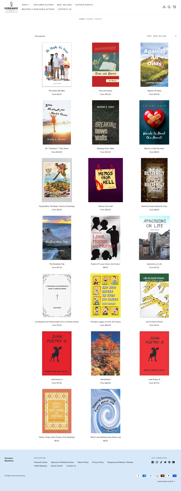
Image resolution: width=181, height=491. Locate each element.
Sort (149, 36)
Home (81, 19)
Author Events (84, 5)
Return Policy (83, 462)
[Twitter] (165, 462)
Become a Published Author (38, 9)
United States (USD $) (165, 481)
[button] (169, 7)
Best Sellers (64, 5)
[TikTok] (161, 462)
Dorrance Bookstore (18, 476)
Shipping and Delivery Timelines (120, 462)
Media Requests (40, 466)
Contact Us (65, 9)
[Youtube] (173, 462)
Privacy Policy (98, 462)
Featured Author (44, 5)
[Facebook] (153, 462)
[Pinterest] (169, 462)
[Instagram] (157, 462)
